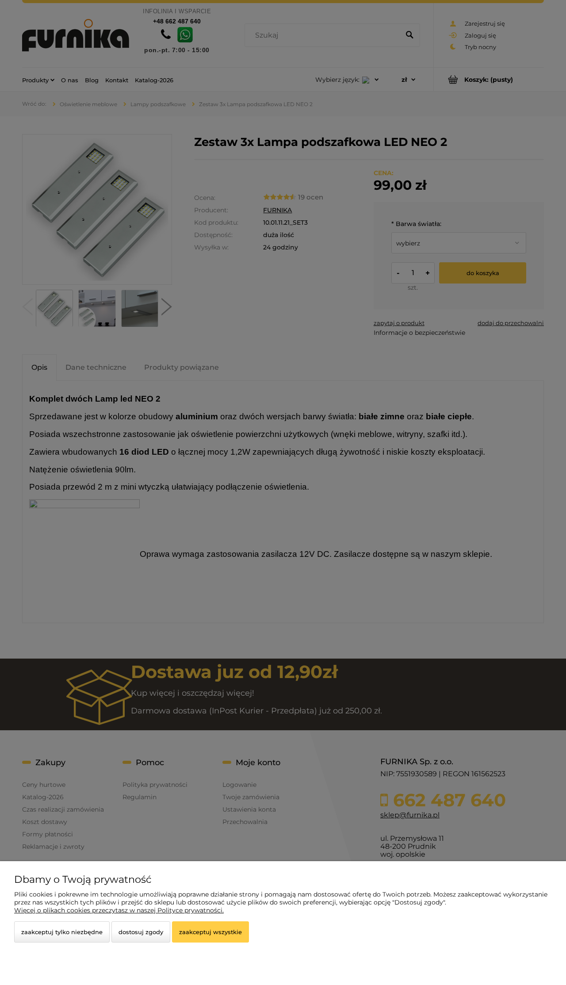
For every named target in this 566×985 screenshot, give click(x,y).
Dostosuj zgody (141, 931)
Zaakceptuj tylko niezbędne (62, 931)
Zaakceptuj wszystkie (210, 931)
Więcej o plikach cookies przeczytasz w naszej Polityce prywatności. (119, 910)
